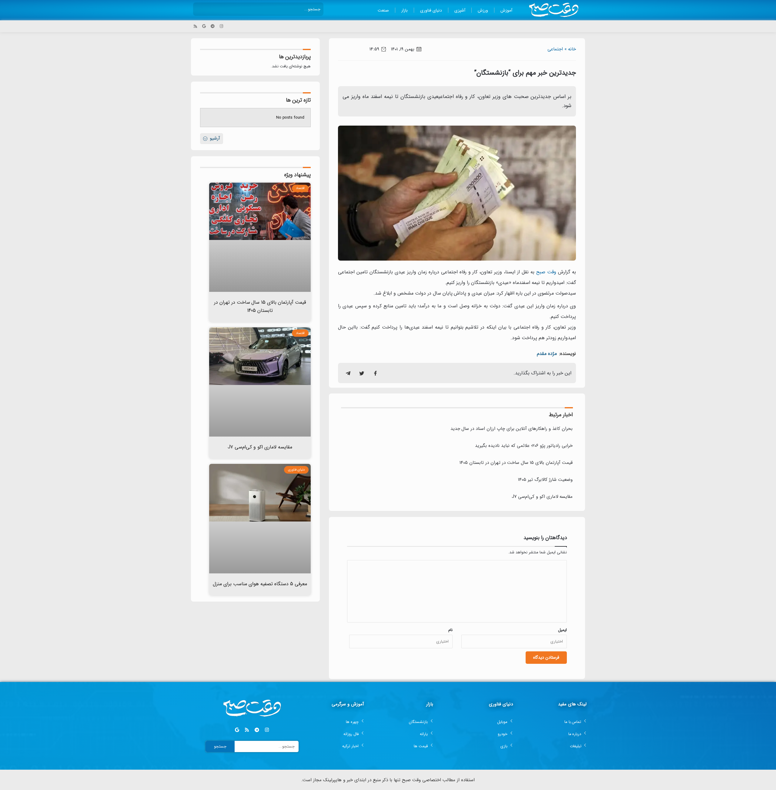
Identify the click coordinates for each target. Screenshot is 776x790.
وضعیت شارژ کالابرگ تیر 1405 (545, 479)
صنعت (383, 10)
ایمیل (562, 630)
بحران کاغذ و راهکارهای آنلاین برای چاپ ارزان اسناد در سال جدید (511, 428)
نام (450, 630)
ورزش (483, 10)
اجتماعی (555, 49)
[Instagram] (221, 26)
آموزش (506, 10)
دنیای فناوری (431, 10)
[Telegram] (212, 26)
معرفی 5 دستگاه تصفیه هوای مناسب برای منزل (260, 584)
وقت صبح (546, 272)
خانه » (570, 49)
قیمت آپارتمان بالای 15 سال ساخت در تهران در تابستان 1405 (516, 462)
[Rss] (195, 26)
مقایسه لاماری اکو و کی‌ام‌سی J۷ (542, 496)
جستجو (220, 746)
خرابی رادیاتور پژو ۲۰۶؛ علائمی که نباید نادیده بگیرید (524, 445)
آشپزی (459, 10)
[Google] (204, 26)
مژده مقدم (547, 353)
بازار (404, 10)
